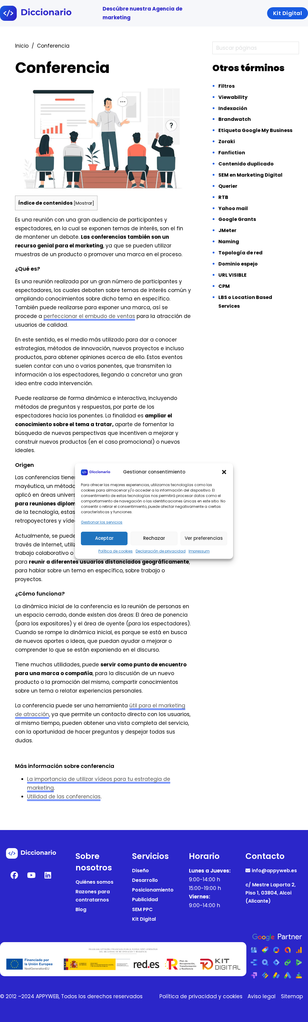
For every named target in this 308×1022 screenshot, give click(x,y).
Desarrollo (145, 880)
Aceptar (104, 538)
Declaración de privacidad (161, 551)
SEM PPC (142, 909)
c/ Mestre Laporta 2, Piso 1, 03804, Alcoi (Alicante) (270, 892)
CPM (224, 286)
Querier (227, 186)
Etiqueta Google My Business (255, 130)
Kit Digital (144, 919)
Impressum (199, 551)
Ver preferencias (204, 538)
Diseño (140, 870)
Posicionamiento (153, 889)
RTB (223, 197)
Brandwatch (234, 119)
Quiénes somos (94, 882)
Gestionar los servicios (101, 522)
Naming (228, 241)
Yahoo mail (233, 208)
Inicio (22, 45)
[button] (224, 472)
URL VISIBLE (232, 275)
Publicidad (145, 899)
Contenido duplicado (246, 163)
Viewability (233, 97)
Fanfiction (231, 152)
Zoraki (226, 141)
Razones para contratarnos (92, 895)
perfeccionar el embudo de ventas (89, 316)
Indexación (232, 108)
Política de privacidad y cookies (200, 996)
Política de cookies (115, 551)
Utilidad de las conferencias (63, 796)
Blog (80, 909)
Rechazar (154, 538)
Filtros (226, 86)
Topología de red (240, 252)
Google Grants (237, 219)
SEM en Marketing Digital (250, 174)
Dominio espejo (238, 263)
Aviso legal (262, 996)
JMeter (227, 230)
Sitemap (292, 996)
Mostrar (83, 203)
